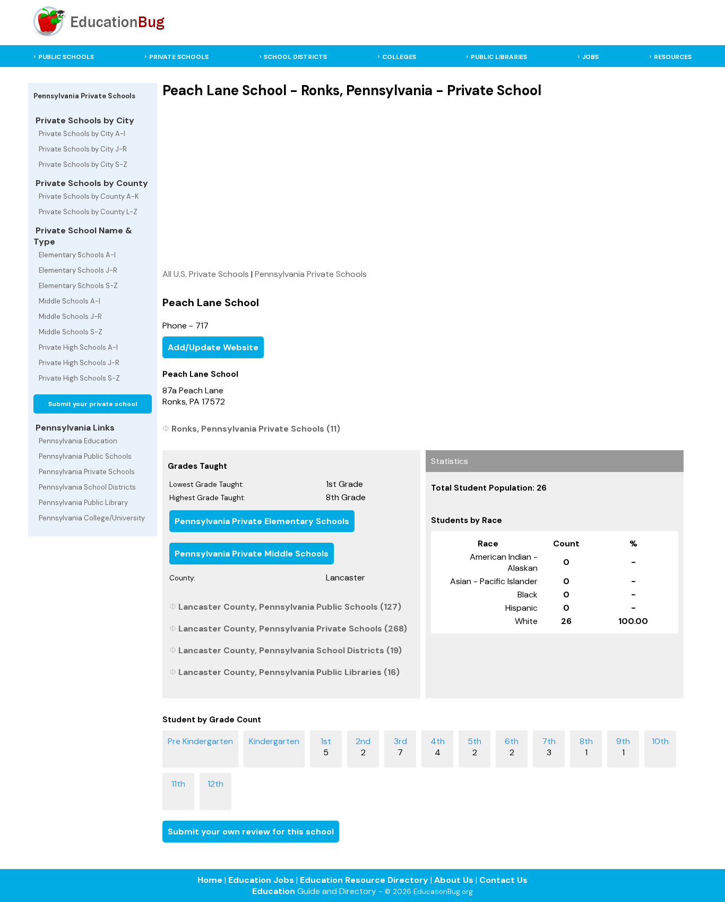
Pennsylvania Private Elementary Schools (262, 521)
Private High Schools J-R (79, 362)
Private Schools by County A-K (89, 196)
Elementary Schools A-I (77, 254)
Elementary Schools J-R (78, 270)
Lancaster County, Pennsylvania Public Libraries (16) (289, 672)
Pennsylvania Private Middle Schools (252, 553)
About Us (453, 880)
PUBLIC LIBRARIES (499, 57)
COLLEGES (399, 57)
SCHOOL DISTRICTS (295, 57)
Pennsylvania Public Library (83, 502)
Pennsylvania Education (78, 440)
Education (273, 891)
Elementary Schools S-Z (78, 285)
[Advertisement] (423, 183)
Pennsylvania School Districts (87, 487)
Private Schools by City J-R (83, 149)
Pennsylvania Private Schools (87, 471)
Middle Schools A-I (69, 301)
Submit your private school (92, 404)
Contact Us (503, 880)
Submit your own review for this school (251, 831)
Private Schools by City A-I (82, 133)
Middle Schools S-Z (70, 331)
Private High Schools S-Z (79, 378)
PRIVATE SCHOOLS (179, 57)
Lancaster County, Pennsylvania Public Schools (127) (289, 606)
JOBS (590, 57)
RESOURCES (673, 57)
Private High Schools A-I (78, 347)
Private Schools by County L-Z (88, 211)
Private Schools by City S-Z (83, 164)
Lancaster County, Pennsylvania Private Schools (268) (292, 628)
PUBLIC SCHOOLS (66, 57)
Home (209, 880)
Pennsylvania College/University (92, 517)
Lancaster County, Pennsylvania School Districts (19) (290, 650)
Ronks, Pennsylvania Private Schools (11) (255, 428)
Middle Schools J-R (70, 316)
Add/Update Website (213, 347)
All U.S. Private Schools (205, 274)
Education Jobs (261, 880)
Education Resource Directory (364, 880)
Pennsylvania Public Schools (85, 456)
